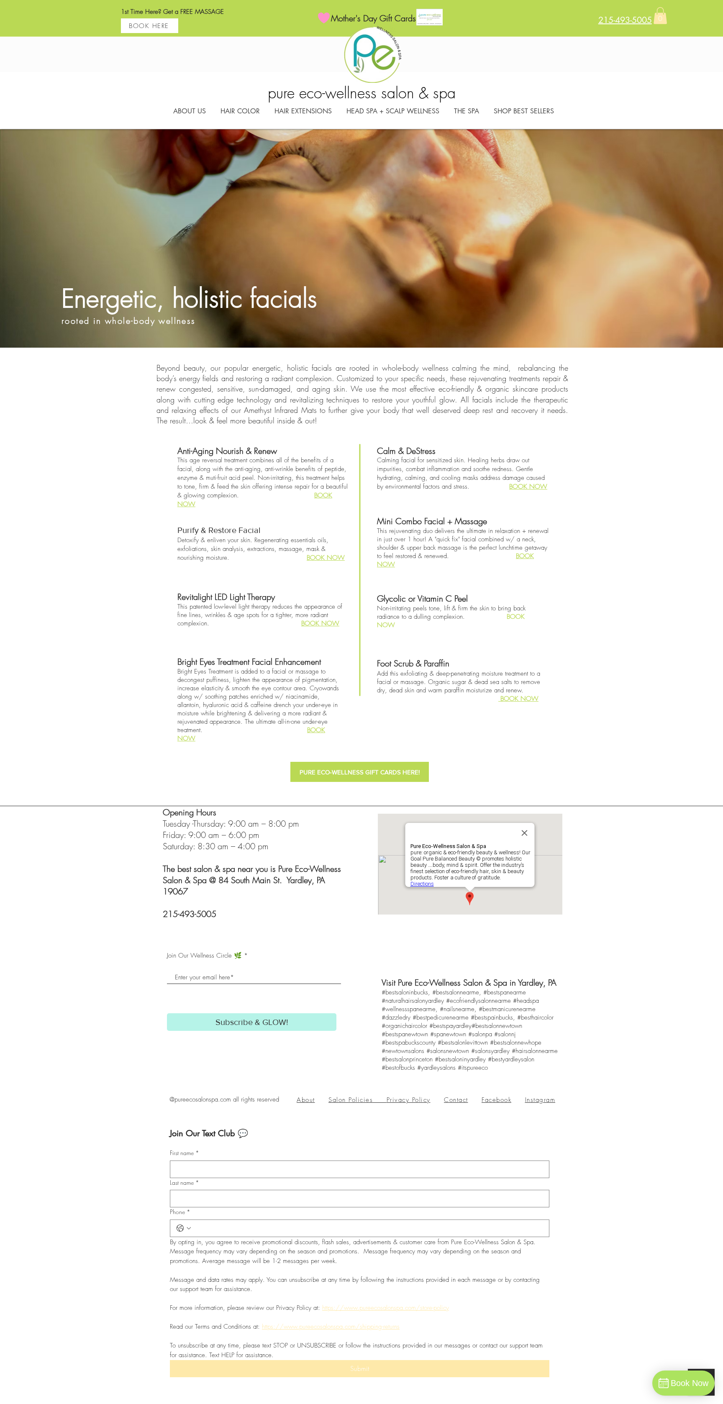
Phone (180, 1212)
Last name (184, 1182)
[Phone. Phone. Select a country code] (183, 1228)
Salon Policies (357, 1100)
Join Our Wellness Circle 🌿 (204, 956)
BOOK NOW (326, 557)
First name (184, 1153)
